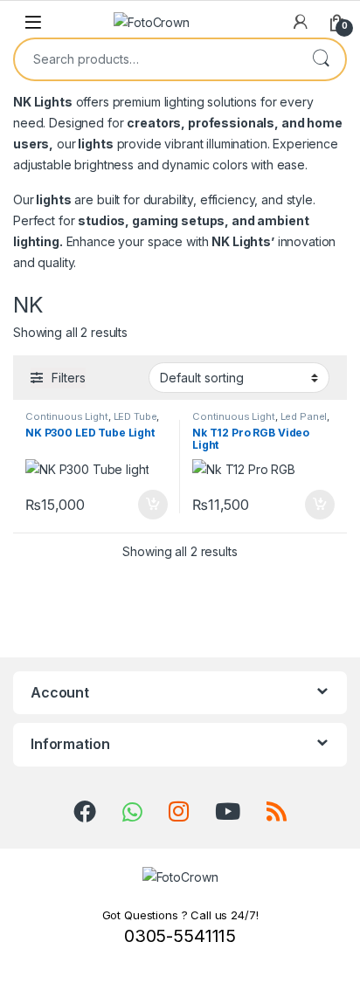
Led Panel (304, 416)
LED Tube (135, 416)
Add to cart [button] (153, 504)
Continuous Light (66, 416)
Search (320, 59)
